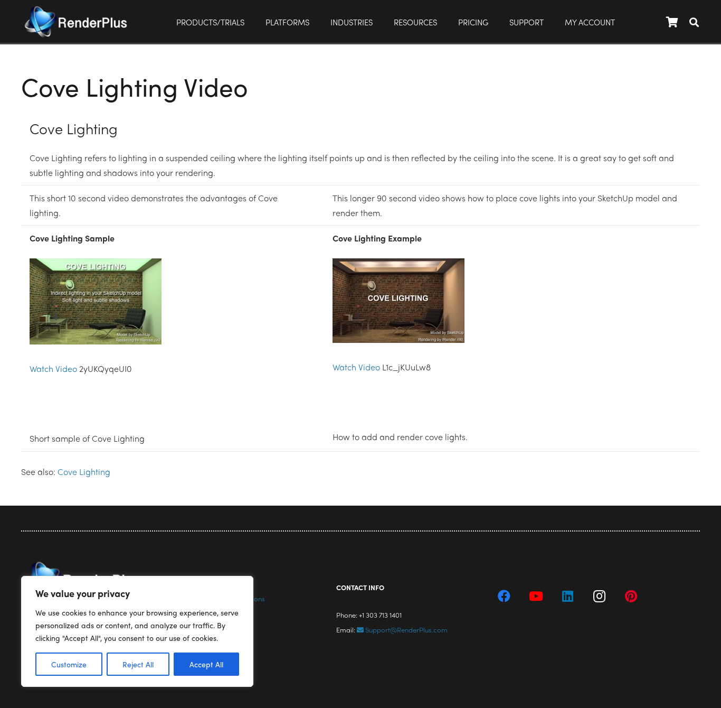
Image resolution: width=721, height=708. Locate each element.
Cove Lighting (84, 471)
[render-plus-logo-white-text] (75, 22)
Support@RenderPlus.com (406, 630)
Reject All (138, 664)
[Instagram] (599, 596)
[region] (137, 631)
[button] (316, 22)
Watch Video (53, 368)
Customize (69, 664)
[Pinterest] (631, 596)
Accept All (206, 664)
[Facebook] (504, 596)
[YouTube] (536, 596)
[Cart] (672, 22)
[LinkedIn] (567, 596)
